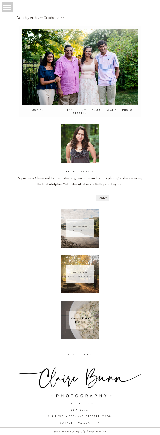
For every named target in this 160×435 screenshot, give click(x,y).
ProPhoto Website (97, 431)
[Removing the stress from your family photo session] (80, 67)
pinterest (108, 361)
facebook (51, 361)
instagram (79, 361)
